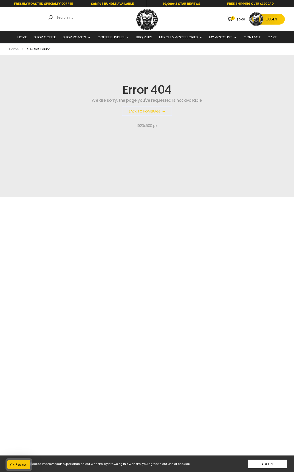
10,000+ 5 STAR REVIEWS (181, 3)
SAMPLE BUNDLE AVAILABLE (112, 3)
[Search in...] (51, 17)
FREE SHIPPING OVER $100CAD (250, 3)
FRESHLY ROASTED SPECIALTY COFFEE (43, 3)
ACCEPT (267, 464)
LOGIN (271, 19)
